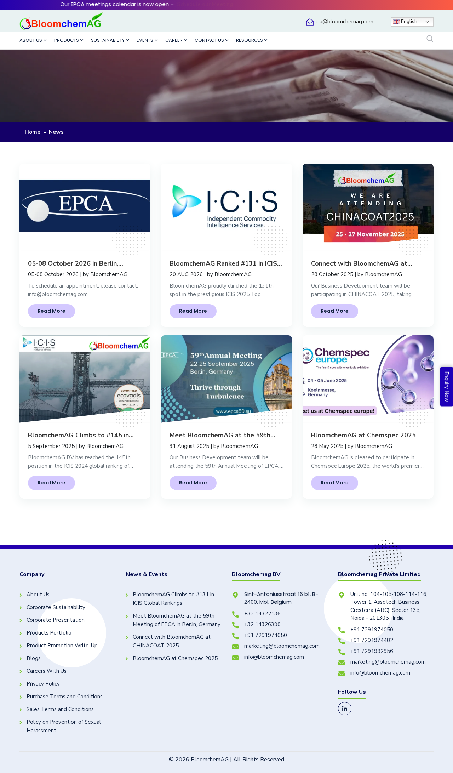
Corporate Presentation (56, 620)
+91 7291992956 (371, 651)
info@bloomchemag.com (274, 656)
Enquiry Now (446, 386)
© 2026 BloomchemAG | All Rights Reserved (226, 759)
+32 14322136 (262, 613)
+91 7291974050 (265, 635)
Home (32, 132)
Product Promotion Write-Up (62, 645)
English (408, 21)
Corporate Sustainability (56, 607)
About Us (38, 594)
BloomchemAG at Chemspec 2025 (175, 658)
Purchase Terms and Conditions (65, 696)
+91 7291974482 (371, 640)
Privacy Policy (43, 683)
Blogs (34, 658)
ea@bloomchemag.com (344, 21)
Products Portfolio (49, 632)
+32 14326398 (262, 624)
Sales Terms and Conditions (60, 709)
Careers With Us (47, 671)
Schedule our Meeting (157, 4)
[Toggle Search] (430, 39)
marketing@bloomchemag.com (282, 645)
